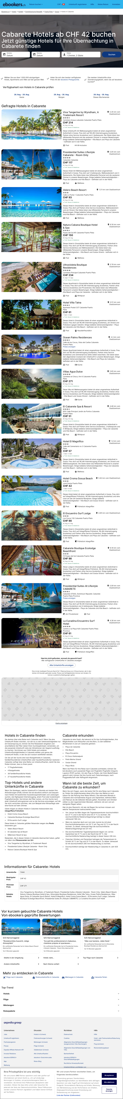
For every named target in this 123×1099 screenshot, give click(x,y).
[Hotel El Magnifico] (61, 456)
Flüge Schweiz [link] (39, 1046)
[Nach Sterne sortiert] (61, 964)
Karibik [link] (20, 12)
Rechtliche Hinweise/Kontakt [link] (73, 1063)
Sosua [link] (57, 12)
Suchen (111, 54)
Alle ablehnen (109, 1082)
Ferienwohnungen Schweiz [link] (43, 1038)
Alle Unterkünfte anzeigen (62, 665)
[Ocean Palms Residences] (61, 351)
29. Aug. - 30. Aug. (61, 94)
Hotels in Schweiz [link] (40, 1034)
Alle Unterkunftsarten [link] (41, 1053)
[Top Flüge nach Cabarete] (101, 958)
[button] (61, 993)
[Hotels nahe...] (61, 958)
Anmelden (116, 4)
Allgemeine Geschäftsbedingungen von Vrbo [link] (77, 1049)
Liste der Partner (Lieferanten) (68, 1095)
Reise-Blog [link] (37, 1061)
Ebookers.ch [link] (5, 12)
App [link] (5, 1061)
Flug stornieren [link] (99, 1044)
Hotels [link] (14, 12)
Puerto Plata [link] (48, 12)
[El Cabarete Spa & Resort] (61, 420)
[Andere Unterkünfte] (21, 964)
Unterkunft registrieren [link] (11, 1038)
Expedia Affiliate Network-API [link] (14, 1050)
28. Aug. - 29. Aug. (21, 94)
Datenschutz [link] (68, 1034)
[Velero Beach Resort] (61, 204)
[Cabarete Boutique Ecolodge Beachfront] (61, 563)
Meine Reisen (103, 4)
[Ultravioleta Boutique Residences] (61, 280)
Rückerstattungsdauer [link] (101, 1048)
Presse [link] (6, 1046)
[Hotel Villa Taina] (61, 316)
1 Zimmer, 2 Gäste (75, 55)
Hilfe (92, 4)
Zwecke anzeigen (109, 1090)
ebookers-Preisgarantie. (70, 80)
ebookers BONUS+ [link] (10, 1057)
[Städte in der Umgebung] (21, 958)
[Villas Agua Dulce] (61, 385)
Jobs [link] (5, 1034)
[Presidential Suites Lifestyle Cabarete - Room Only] (61, 167)
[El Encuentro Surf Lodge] (61, 527)
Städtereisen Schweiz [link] (41, 1050)
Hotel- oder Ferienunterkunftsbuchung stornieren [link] (107, 1039)
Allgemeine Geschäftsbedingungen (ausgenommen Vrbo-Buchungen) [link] (75, 1043)
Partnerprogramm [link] (9, 1042)
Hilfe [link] (95, 1034)
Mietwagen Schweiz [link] (41, 1042)
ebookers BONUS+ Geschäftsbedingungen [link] (72, 1058)
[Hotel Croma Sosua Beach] (61, 492)
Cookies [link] (66, 1038)
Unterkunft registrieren (78, 4)
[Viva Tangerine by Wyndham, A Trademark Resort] (61, 128)
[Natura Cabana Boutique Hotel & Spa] (61, 241)
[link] (17, 977)
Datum (10, 55)
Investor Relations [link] (10, 1053)
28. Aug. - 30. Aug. (101, 94)
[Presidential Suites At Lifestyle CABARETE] (61, 600)
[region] (61, 1083)
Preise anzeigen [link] (69, 347)
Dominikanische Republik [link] (33, 12)
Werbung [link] (7, 1065)
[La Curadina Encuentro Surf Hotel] (61, 636)
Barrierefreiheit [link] (69, 1053)
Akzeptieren (109, 1075)
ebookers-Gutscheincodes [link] (43, 1057)
